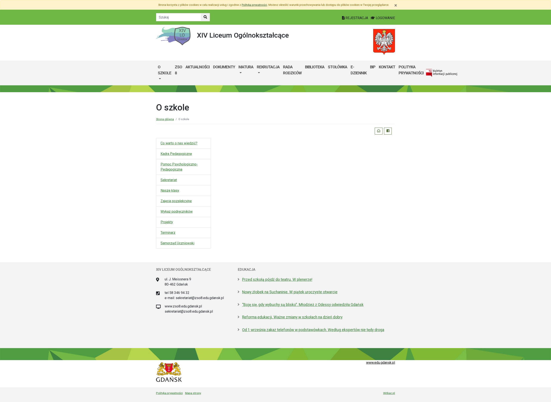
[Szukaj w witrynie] (205, 17)
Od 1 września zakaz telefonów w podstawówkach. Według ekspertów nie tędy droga (313, 330)
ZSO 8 (178, 70)
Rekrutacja (268, 67)
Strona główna (165, 119)
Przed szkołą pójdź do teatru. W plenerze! (277, 279)
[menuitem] (164, 73)
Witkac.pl (389, 393)
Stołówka (337, 67)
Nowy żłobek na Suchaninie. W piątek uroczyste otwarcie (289, 292)
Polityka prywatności (411, 70)
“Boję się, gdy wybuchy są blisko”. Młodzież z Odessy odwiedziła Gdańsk (303, 305)
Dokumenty (224, 67)
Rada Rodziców (292, 70)
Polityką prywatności (254, 4)
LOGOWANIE (385, 18)
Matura (245, 67)
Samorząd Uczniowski (177, 243)
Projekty (167, 222)
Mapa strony (193, 393)
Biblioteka (314, 67)
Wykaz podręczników (177, 211)
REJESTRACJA (357, 18)
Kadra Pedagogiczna (176, 154)
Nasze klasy (170, 190)
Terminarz (168, 233)
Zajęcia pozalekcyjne (176, 201)
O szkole (164, 70)
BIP (372, 67)
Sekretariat (169, 180)
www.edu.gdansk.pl (380, 363)
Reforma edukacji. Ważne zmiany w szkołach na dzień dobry (292, 317)
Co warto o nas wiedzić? (179, 143)
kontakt (387, 67)
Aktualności (198, 67)
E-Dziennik (359, 70)
